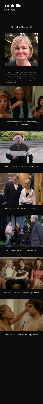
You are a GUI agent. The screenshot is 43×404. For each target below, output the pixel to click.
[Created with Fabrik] (1, 392)
